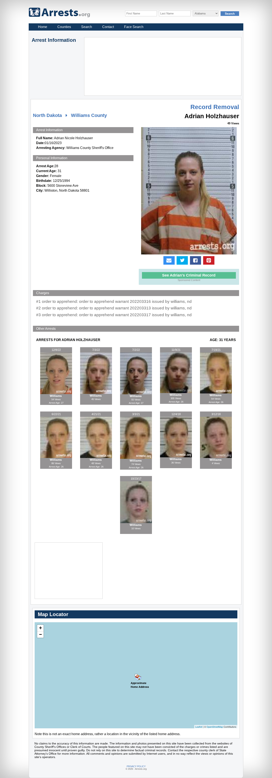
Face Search (133, 27)
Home (42, 27)
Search (86, 27)
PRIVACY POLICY (136, 766)
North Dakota (47, 115)
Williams (56, 395)
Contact (108, 27)
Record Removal (214, 107)
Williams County (89, 115)
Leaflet (198, 726)
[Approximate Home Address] (136, 675)
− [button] (40, 634)
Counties (64, 27)
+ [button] (40, 628)
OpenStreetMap (215, 726)
